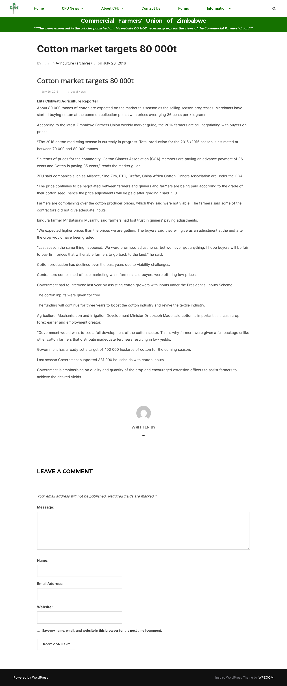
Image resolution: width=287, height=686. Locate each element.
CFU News (70, 8)
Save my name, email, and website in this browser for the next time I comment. (102, 630)
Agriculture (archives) (74, 63)
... (44, 63)
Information (216, 8)
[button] (72, 8)
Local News (78, 91)
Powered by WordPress (30, 677)
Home (39, 8)
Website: (45, 607)
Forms (183, 8)
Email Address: (50, 583)
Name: (42, 560)
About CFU (110, 8)
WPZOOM (266, 677)
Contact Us (150, 8)
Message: (45, 507)
